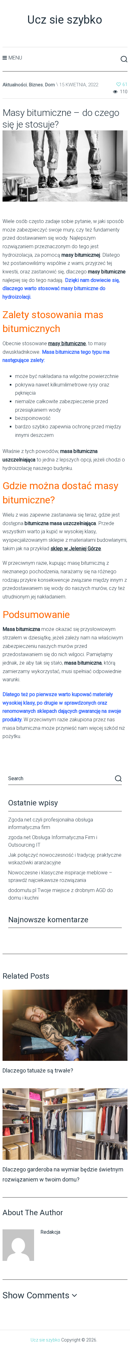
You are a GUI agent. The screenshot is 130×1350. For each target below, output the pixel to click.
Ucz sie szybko (64, 20)
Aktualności (15, 85)
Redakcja (50, 1232)
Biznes (36, 85)
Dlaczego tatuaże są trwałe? (38, 1070)
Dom (50, 85)
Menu (15, 58)
